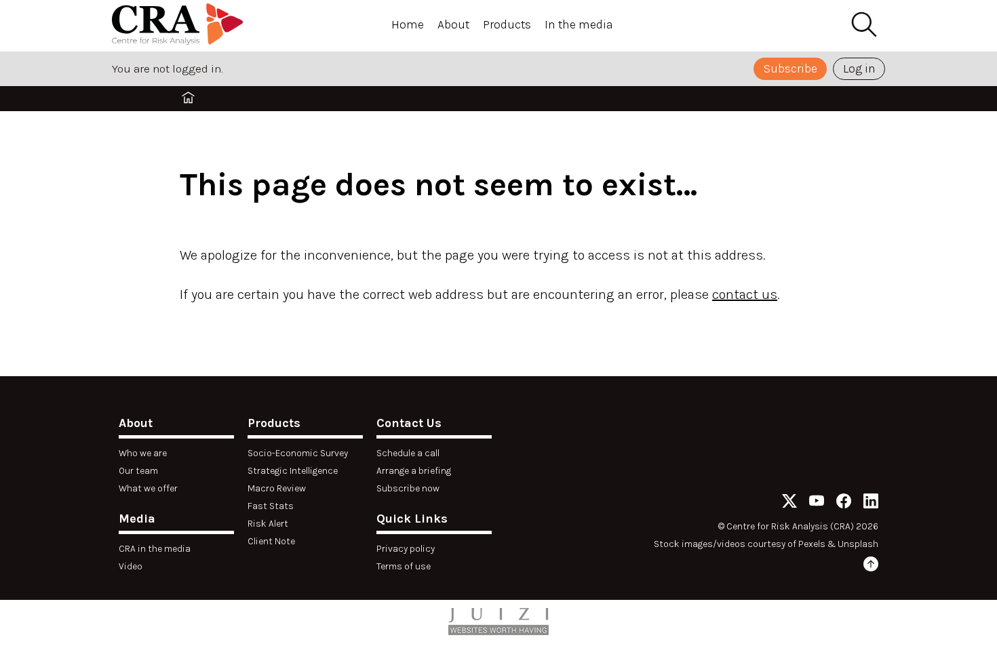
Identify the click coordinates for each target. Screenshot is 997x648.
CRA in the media (155, 548)
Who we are (143, 453)
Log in (859, 68)
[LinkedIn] (870, 503)
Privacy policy (405, 548)
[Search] (863, 25)
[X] (789, 503)
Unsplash (858, 544)
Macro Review (277, 488)
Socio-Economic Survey (298, 453)
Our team (138, 471)
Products (507, 24)
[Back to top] (870, 566)
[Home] (180, 26)
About (453, 24)
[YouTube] (816, 503)
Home (407, 24)
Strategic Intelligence (293, 471)
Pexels (811, 544)
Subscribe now (407, 488)
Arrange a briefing (413, 471)
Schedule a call (407, 453)
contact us (744, 294)
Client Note (271, 541)
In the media (579, 24)
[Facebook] (843, 503)
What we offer (148, 488)
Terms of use (403, 566)
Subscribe (790, 68)
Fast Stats (271, 506)
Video (130, 566)
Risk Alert (268, 523)
